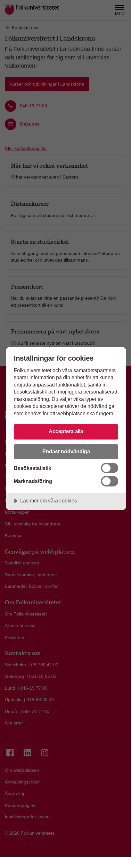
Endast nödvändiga (66, 451)
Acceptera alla (66, 431)
